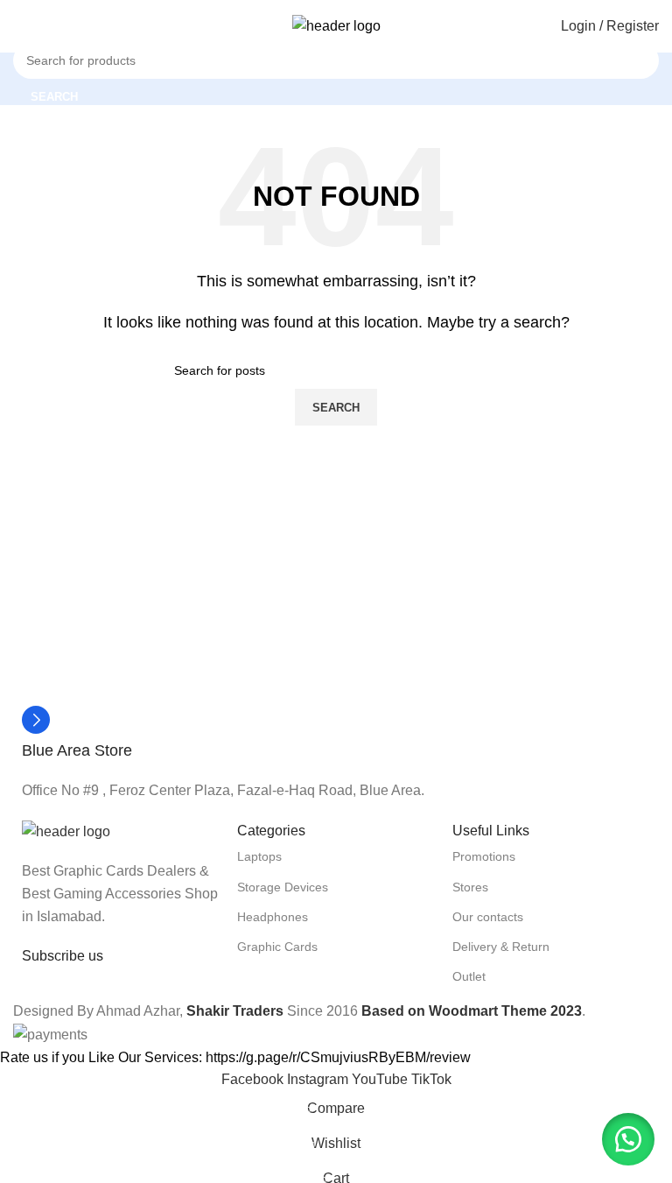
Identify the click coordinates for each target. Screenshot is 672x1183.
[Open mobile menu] (20, 26)
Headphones (272, 917)
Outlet (469, 976)
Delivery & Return (501, 947)
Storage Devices (282, 887)
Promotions (483, 856)
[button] (628, 1139)
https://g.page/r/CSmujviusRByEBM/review (338, 1057)
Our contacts (487, 917)
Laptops (259, 856)
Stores (470, 887)
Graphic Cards (277, 947)
